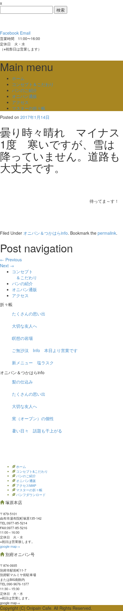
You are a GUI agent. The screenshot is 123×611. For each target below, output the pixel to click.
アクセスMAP (25, 485)
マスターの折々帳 (28, 108)
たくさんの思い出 (28, 314)
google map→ (10, 546)
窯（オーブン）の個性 (33, 418)
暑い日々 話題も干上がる (37, 431)
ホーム (18, 78)
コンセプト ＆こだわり (24, 274)
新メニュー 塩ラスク (33, 363)
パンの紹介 (22, 283)
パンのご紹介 (24, 90)
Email (25, 33)
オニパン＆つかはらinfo (45, 233)
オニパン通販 (24, 96)
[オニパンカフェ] (45, 21)
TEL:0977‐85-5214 (13, 523)
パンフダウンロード (30, 494)
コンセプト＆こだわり (33, 84)
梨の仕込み (22, 382)
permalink (107, 233)
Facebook (9, 33)
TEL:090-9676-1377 (14, 583)
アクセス (20, 102)
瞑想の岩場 (22, 338)
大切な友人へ (24, 326)
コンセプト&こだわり (31, 471)
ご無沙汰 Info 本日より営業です (45, 350)
